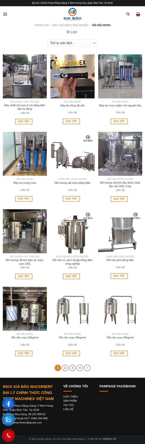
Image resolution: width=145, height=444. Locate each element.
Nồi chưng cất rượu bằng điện (72, 182)
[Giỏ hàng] (138, 14)
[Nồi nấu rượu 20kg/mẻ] (25, 309)
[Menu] (5, 14)
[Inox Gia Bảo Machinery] (72, 14)
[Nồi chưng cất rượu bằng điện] (72, 154)
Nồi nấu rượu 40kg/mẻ (120, 337)
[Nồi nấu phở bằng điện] (120, 231)
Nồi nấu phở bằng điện (120, 260)
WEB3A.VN (109, 438)
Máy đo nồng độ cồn (72, 105)
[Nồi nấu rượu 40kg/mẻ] (120, 309)
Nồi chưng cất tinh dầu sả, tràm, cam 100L (25, 262)
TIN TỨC (68, 405)
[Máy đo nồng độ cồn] (72, 76)
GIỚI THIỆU (70, 396)
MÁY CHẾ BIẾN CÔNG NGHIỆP (70, 25)
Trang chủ (41, 25)
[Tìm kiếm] (128, 14)
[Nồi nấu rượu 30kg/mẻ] (72, 309)
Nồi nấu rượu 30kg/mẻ (72, 337)
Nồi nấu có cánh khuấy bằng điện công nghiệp (72, 262)
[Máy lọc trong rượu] (25, 154)
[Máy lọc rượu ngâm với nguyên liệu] (120, 76)
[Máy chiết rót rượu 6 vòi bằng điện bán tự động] (25, 76)
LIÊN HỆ (68, 409)
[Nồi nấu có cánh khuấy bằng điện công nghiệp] (72, 231)
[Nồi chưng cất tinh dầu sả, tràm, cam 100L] (25, 231)
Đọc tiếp (23, 121)
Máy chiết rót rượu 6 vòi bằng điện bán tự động (24, 107)
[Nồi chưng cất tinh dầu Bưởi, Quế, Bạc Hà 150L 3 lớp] (120, 154)
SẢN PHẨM (70, 400)
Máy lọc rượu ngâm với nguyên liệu (120, 105)
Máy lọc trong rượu (24, 182)
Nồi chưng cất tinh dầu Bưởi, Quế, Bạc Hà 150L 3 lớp (120, 184)
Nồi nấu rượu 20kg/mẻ (24, 337)
